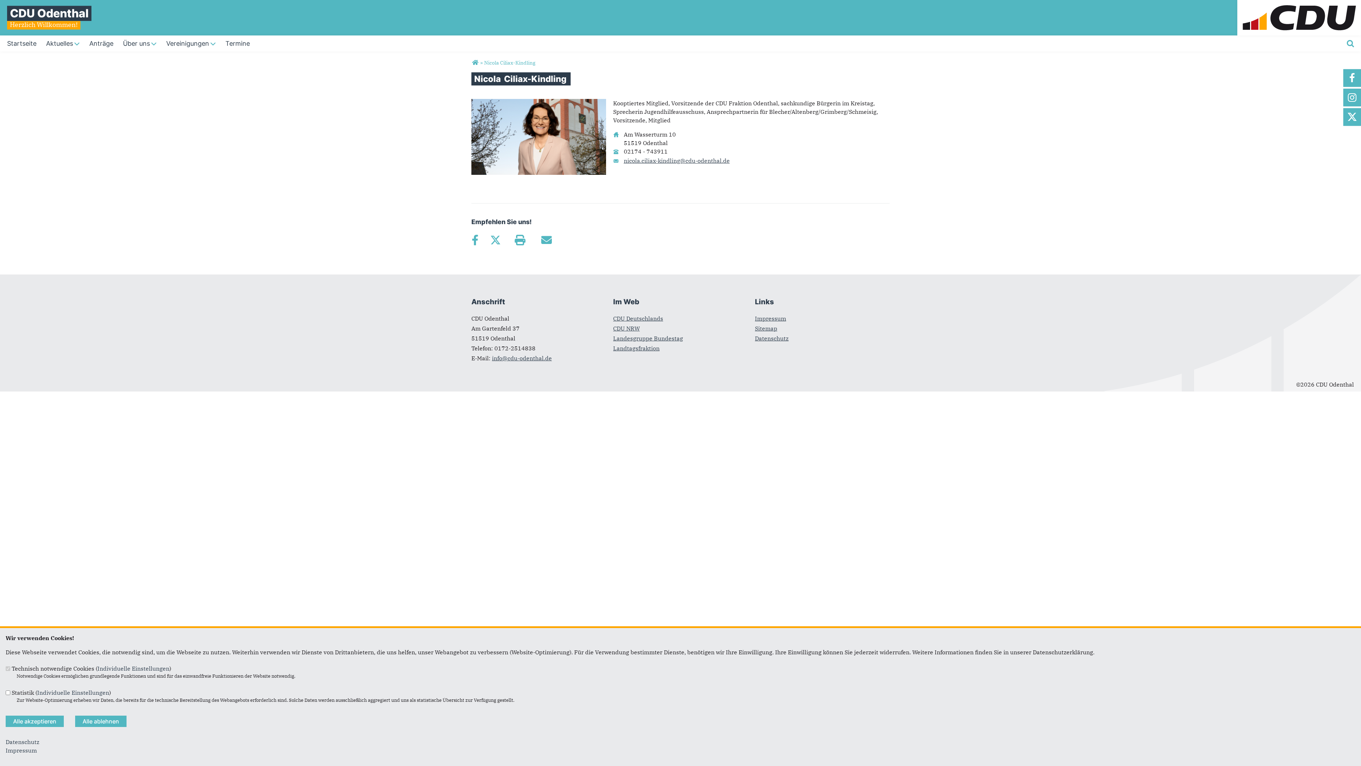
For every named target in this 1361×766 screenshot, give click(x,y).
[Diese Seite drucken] (519, 240)
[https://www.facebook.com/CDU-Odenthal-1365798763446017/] (1352, 78)
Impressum (770, 318)
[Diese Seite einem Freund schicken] (546, 240)
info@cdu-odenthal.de (522, 358)
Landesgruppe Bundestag (648, 338)
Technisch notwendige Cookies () (91, 668)
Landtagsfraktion (636, 348)
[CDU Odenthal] (475, 63)
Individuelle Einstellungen (133, 668)
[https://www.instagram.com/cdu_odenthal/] (1352, 97)
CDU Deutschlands (638, 318)
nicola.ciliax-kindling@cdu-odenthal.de (677, 160)
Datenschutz (772, 338)
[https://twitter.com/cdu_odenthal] (1352, 117)
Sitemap (766, 328)
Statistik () (61, 692)
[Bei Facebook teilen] (474, 240)
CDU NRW (626, 328)
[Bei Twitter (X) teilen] (495, 240)
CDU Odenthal (49, 13)
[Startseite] (1299, 4)
